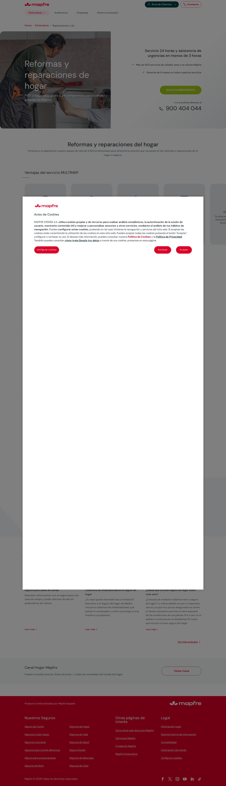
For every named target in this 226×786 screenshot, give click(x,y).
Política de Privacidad (169, 236)
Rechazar (162, 249)
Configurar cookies (47, 249)
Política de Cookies (139, 236)
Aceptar (184, 249)
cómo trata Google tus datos (82, 240)
